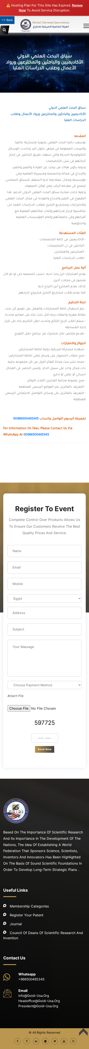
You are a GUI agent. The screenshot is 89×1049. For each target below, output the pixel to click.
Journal (16, 924)
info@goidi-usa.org (33, 996)
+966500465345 (31, 979)
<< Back (7, 20)
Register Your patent (26, 915)
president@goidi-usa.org (38, 1006)
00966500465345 (26, 419)
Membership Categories (29, 906)
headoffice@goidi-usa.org (39, 1001)
